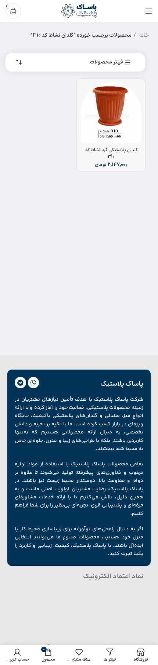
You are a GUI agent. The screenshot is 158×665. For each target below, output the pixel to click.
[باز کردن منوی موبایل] (148, 11)
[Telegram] (20, 382)
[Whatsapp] (33, 382)
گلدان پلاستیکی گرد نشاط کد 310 (111, 153)
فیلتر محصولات (106, 62)
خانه (143, 35)
